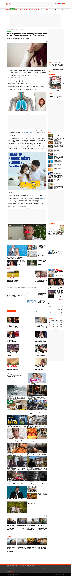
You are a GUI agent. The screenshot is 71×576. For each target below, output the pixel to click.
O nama (39, 568)
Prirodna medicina (18, 11)
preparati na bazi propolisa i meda (29, 132)
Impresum (8, 571)
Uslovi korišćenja (43, 568)
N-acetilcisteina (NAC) (24, 196)
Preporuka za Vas (10, 268)
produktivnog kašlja (18, 80)
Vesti (7, 11)
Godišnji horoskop (57, 93)
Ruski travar (24, 11)
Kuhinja (21, 9)
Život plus (17, 9)
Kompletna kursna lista (59, 318)
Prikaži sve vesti (52, 71)
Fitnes (14, 11)
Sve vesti (50, 132)
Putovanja (26, 9)
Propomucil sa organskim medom (31, 287)
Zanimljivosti (34, 9)
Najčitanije (55, 62)
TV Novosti (46, 9)
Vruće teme (9, 290)
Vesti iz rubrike (9, 536)
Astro (30, 9)
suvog (12, 80)
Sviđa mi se (33, 311)
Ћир (62, 3)
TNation (63, 574)
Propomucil (23, 287)
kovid (15, 287)
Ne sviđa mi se (42, 311)
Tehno (39, 9)
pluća (19, 287)
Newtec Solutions (58, 574)
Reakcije (59, 62)
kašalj (8, 287)
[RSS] (63, 132)
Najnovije (50, 62)
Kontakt (11, 571)
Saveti (11, 11)
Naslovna (8, 9)
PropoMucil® (42, 198)
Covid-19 (11, 287)
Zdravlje (12, 9)
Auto (42, 9)
